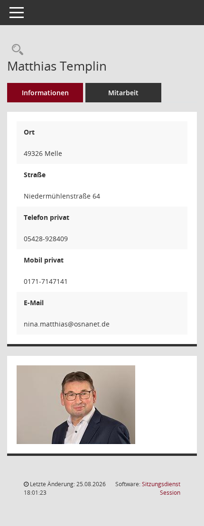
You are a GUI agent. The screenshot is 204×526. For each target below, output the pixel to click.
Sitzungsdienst (161, 488)
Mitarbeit (123, 92)
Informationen (45, 92)
